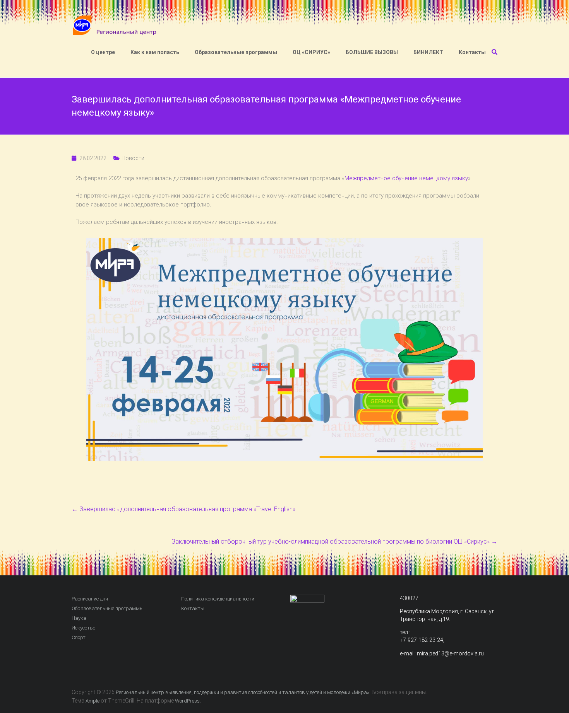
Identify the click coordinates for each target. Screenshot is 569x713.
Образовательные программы (236, 52)
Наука (79, 618)
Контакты (472, 52)
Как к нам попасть (154, 52)
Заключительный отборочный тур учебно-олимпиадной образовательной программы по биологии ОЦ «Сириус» (334, 541)
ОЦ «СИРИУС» (311, 52)
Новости (133, 158)
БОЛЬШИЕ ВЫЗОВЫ (372, 52)
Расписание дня (90, 599)
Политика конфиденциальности (217, 599)
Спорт (79, 637)
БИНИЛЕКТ (428, 52)
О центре (103, 52)
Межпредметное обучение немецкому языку (406, 178)
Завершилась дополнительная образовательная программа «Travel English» (183, 509)
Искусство (83, 628)
